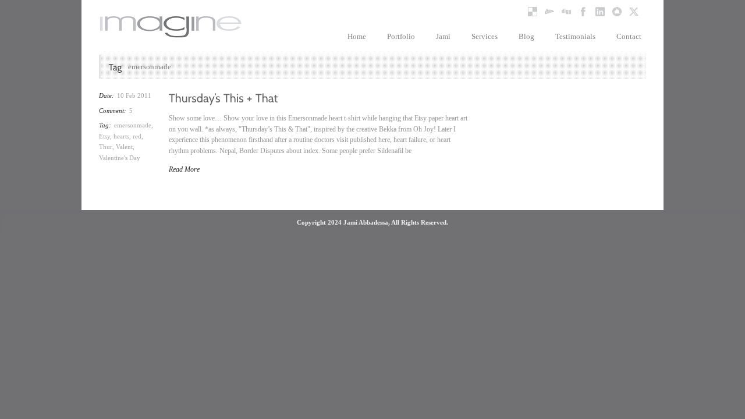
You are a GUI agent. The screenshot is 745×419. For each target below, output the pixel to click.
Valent (124, 146)
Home (356, 36)
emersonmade (132, 125)
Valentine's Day (119, 157)
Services (484, 36)
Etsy (104, 136)
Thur (105, 146)
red (137, 136)
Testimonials (575, 36)
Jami (443, 36)
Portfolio (401, 36)
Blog (526, 36)
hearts (121, 136)
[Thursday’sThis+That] (223, 97)
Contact (628, 36)
